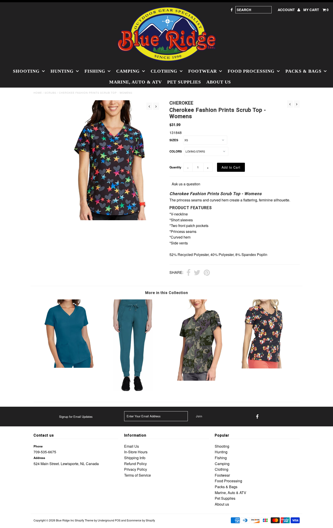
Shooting (26, 71)
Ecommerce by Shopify (141, 520)
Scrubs (50, 92)
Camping (128, 71)
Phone (38, 446)
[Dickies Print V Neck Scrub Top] (199, 379)
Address (39, 458)
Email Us (131, 446)
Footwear (202, 71)
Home (38, 92)
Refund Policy (135, 463)
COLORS (175, 151)
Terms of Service (137, 475)
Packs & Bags (303, 71)
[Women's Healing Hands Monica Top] (66, 366)
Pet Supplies (184, 81)
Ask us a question (186, 183)
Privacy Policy (135, 469)
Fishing (94, 71)
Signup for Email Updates (76, 416)
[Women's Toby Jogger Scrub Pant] (133, 389)
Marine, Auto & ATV (135, 81)
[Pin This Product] (207, 273)
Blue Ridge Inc (65, 520)
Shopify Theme (84, 520)
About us (218, 81)
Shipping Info (134, 457)
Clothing (164, 71)
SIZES (173, 140)
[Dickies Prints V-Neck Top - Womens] (266, 367)
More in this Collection (166, 293)
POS (118, 520)
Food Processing (251, 71)
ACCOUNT (287, 9)
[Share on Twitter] (197, 273)
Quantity (175, 167)
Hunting (62, 71)
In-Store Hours (135, 451)
